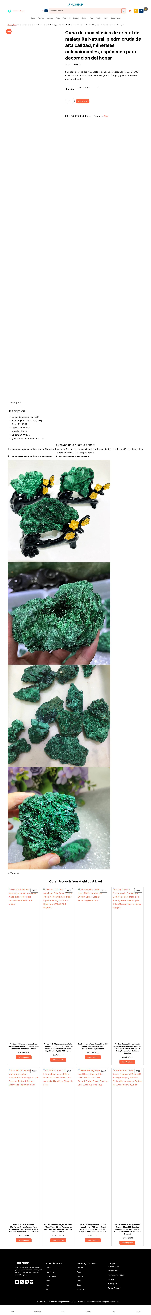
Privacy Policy (113, 1271)
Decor (84, 18)
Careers (111, 1279)
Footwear (66, 18)
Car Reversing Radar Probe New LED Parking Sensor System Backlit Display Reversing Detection (93, 1046)
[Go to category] (46, 10)
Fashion (41, 18)
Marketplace (112, 1284)
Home (10, 25)
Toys (58, 18)
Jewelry (50, 18)
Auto (105, 18)
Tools (98, 18)
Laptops (80, 1276)
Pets (91, 18)
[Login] (130, 10)
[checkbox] (146, 9)
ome (48, 1268)
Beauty (76, 18)
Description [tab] (15, 402)
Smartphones (51, 1276)
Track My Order (113, 1266)
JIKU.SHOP (75, 4)
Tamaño (70, 89)
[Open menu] (141, 11)
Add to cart (82, 101)
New (15, 25)
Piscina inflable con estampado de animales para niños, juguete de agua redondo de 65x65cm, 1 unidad (24, 1046)
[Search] (123, 11)
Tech (33, 18)
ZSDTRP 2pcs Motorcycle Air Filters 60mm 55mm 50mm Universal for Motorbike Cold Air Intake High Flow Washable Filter (58, 1228)
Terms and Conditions (116, 1275)
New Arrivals (115, 18)
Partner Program (114, 1288)
